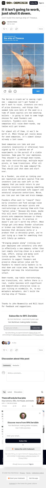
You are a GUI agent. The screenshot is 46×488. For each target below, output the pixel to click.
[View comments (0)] (11, 29)
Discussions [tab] (18, 392)
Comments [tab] (7, 365)
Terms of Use (33, 454)
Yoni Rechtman (12, 22)
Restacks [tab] (16, 365)
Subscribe (33, 3)
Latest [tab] (10, 392)
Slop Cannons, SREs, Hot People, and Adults (18, 401)
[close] (40, 413)
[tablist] (11, 365)
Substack (12, 483)
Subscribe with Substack (24, 449)
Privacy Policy (23, 458)
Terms (28, 473)
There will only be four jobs (14, 398)
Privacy (22, 473)
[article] (23, 402)
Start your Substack (17, 478)
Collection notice (38, 473)
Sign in (41, 3)
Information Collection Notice (27, 456)
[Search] (42, 392)
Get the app (33, 478)
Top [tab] (4, 392)
